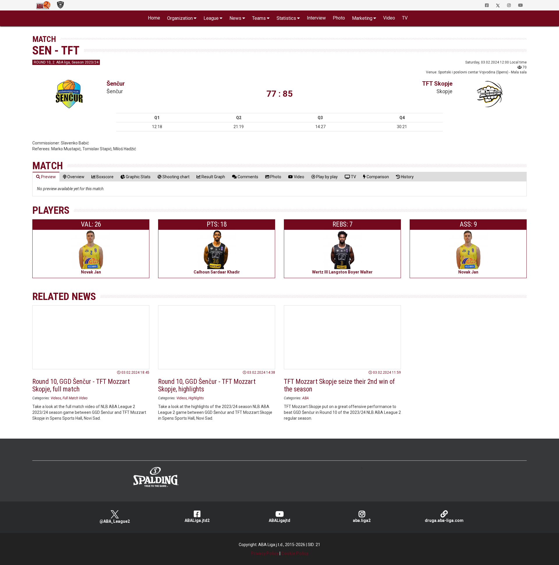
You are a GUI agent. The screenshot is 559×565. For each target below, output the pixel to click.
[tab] (46, 177)
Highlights (196, 398)
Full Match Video (75, 398)
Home (154, 18)
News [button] (235, 18)
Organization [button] (180, 18)
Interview (316, 18)
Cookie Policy (294, 553)
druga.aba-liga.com (444, 520)
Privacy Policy (265, 553)
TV (405, 18)
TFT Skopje (437, 83)
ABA (305, 398)
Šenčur (116, 83)
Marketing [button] (362, 18)
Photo (339, 18)
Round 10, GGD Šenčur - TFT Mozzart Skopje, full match (81, 385)
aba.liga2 (362, 520)
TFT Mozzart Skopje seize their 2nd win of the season (339, 385)
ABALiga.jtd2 (197, 520)
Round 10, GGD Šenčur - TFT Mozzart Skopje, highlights (207, 385)
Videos (56, 398)
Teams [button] (259, 18)
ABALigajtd (279, 520)
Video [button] (389, 18)
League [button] (211, 18)
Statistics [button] (286, 18)
